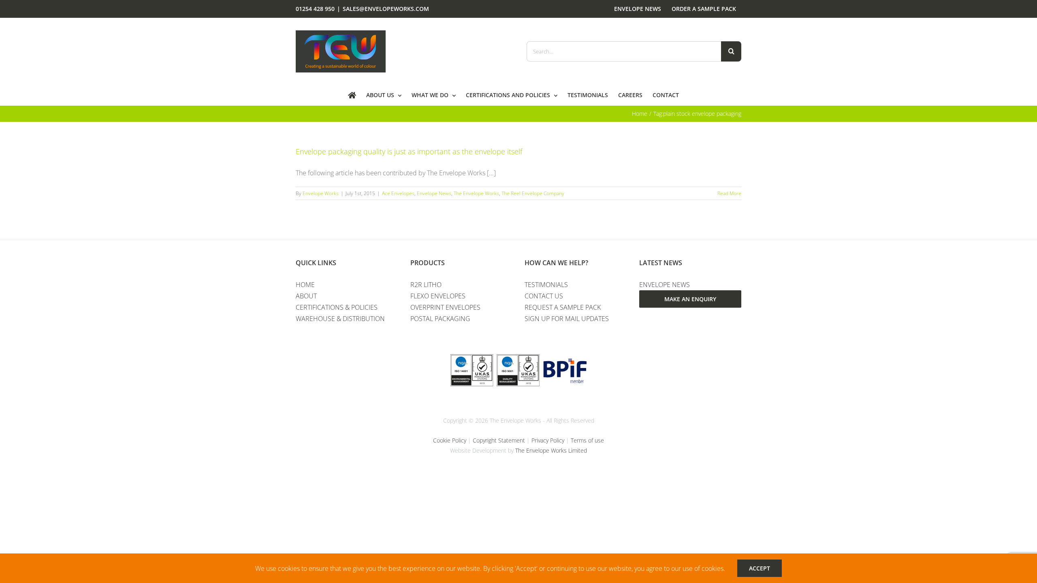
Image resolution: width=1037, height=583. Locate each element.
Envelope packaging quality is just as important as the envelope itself (409, 151)
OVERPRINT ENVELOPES (445, 307)
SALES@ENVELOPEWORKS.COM (386, 9)
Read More (729, 193)
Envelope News (434, 193)
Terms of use (587, 440)
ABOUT (306, 296)
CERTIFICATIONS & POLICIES (337, 307)
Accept (759, 568)
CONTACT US (544, 296)
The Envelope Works (476, 193)
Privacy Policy (547, 440)
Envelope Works (321, 193)
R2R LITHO (426, 284)
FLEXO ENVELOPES (437, 296)
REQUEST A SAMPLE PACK (563, 307)
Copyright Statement (499, 440)
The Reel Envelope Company (532, 193)
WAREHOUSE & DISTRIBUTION (340, 318)
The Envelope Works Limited (551, 450)
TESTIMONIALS (546, 284)
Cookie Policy (449, 440)
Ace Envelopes (398, 193)
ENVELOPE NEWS (664, 284)
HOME (305, 284)
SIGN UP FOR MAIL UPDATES (567, 318)
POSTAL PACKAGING (440, 318)
